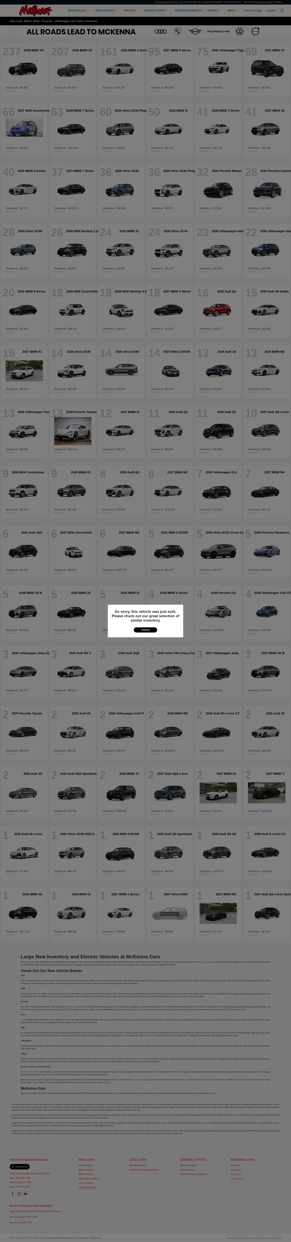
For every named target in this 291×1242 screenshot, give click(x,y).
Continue (145, 630)
